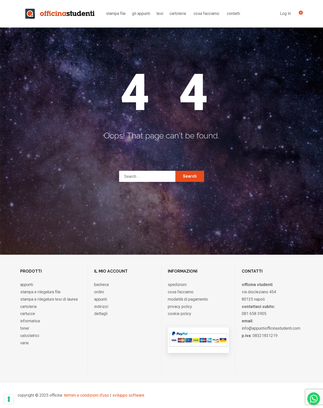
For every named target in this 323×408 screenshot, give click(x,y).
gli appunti (141, 13)
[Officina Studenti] (60, 14)
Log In (285, 13)
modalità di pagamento (188, 299)
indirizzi (101, 306)
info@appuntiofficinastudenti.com (271, 328)
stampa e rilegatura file (40, 292)
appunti (26, 284)
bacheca (101, 284)
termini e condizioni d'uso (86, 395)
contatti (233, 13)
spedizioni (177, 284)
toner (24, 328)
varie (24, 343)
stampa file (116, 13)
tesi (159, 13)
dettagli (100, 313)
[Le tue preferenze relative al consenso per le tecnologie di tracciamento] (9, 399)
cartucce (27, 313)
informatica (30, 321)
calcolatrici (29, 335)
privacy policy (180, 306)
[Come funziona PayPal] (198, 347)
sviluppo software (128, 395)
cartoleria (178, 13)
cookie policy (179, 313)
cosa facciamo (206, 13)
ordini (99, 292)
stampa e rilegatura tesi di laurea (49, 299)
